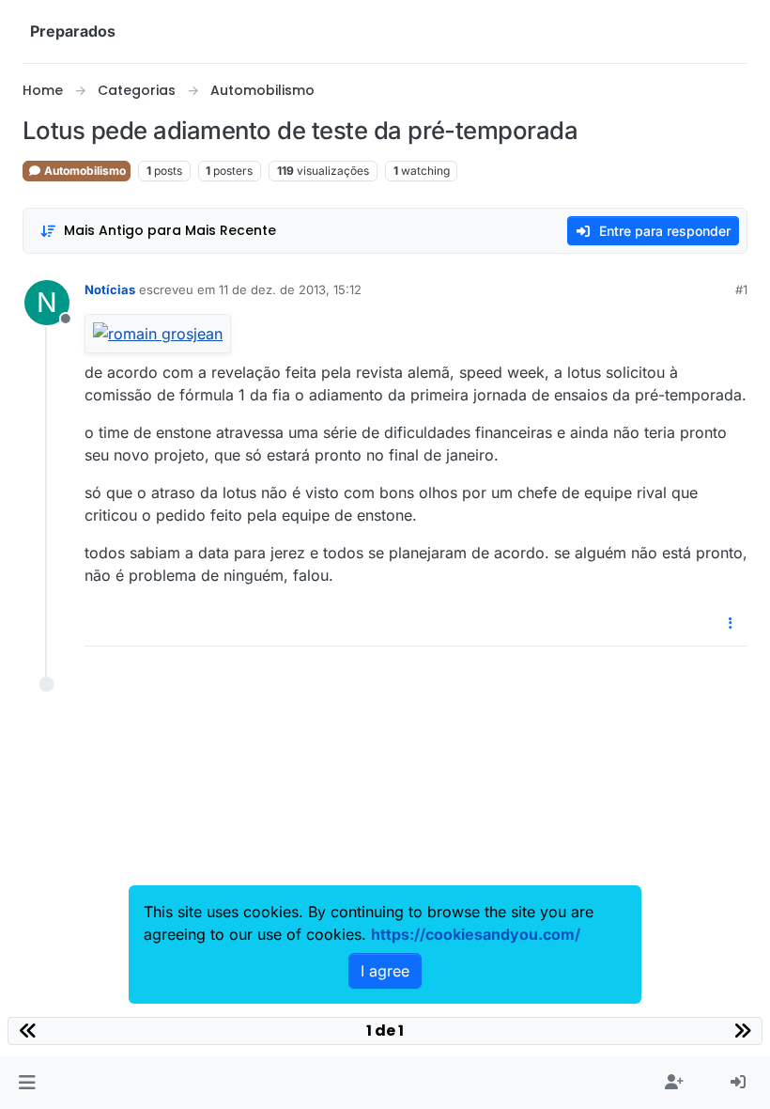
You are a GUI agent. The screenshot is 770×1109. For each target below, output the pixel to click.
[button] (27, 1082)
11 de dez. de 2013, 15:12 (290, 289)
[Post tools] (731, 623)
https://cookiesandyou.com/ (475, 934)
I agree (385, 970)
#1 (741, 289)
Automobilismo (83, 171)
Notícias (110, 289)
